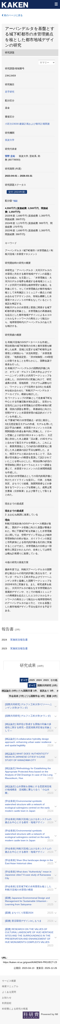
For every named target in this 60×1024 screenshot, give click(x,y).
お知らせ (6, 997)
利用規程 (6, 1003)
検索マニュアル (10, 986)
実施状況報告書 (19, 639)
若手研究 (9, 91)
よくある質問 (9, 992)
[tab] (31, 665)
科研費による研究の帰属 (15, 1008)
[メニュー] (56, 4)
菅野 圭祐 (10, 156)
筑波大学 (9, 140)
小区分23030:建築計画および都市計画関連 (27, 123)
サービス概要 (9, 980)
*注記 (15, 201)
